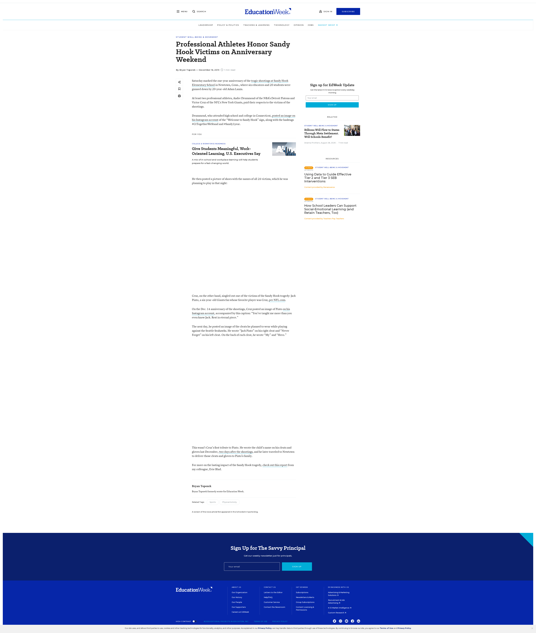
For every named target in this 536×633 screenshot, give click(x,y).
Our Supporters (239, 607)
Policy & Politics (228, 25)
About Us (236, 587)
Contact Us (270, 587)
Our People (237, 602)
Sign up (297, 566)
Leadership (205, 25)
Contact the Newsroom (274, 607)
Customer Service (272, 602)
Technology (281, 25)
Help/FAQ (268, 597)
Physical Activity (229, 502)
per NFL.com (277, 300)
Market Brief (327, 25)
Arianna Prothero (312, 143)
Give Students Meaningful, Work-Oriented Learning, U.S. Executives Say (226, 151)
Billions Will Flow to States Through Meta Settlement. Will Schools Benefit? (321, 133)
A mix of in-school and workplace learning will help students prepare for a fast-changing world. (225, 161)
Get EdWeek (302, 587)
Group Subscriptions (305, 602)
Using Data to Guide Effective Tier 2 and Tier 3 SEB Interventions (327, 178)
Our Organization (239, 592)
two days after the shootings (236, 452)
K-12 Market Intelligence (339, 608)
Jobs (311, 25)
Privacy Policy (280, 621)
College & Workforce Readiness (209, 144)
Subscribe (348, 11)
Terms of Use (260, 621)
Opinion (299, 25)
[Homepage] (268, 11)
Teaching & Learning (256, 25)
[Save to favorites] (179, 89)
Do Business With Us (338, 587)
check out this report (275, 465)
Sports (213, 502)
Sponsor (308, 170)
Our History (237, 597)
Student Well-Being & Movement (197, 37)
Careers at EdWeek (240, 612)
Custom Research (336, 613)
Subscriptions (302, 592)
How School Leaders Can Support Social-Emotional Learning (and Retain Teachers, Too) (330, 209)
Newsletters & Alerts (305, 597)
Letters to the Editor (273, 592)
